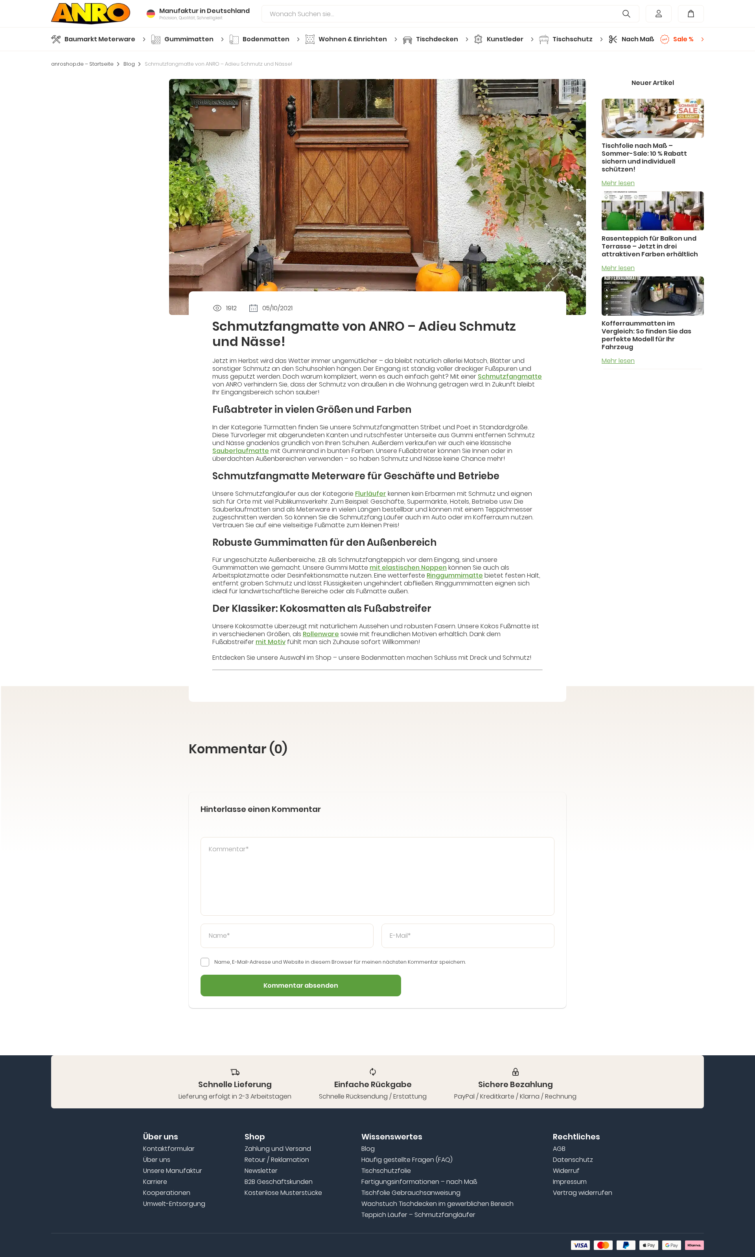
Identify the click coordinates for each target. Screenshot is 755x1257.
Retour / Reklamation (277, 1160)
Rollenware (321, 634)
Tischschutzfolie (386, 1171)
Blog (129, 64)
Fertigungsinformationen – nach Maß (419, 1182)
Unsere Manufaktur (172, 1171)
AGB (559, 1149)
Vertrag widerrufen (582, 1193)
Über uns (156, 1160)
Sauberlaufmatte (240, 450)
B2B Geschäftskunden (279, 1182)
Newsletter (261, 1171)
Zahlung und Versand (278, 1149)
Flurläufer (370, 493)
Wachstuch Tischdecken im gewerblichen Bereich (437, 1204)
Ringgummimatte (455, 575)
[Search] (626, 13)
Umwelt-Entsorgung (174, 1204)
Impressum (570, 1182)
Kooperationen (166, 1193)
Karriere (155, 1182)
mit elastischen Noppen (408, 567)
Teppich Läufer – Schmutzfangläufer (418, 1215)
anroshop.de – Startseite (82, 64)
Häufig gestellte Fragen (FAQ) (407, 1160)
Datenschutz (573, 1160)
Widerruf (566, 1171)
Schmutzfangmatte (510, 376)
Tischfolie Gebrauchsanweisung (410, 1193)
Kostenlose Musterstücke (283, 1193)
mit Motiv (270, 641)
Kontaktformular (169, 1149)
